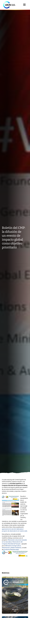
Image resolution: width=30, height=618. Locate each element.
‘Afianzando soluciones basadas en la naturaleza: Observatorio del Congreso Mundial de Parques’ (14, 542)
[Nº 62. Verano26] (15, 595)
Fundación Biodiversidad (11, 549)
